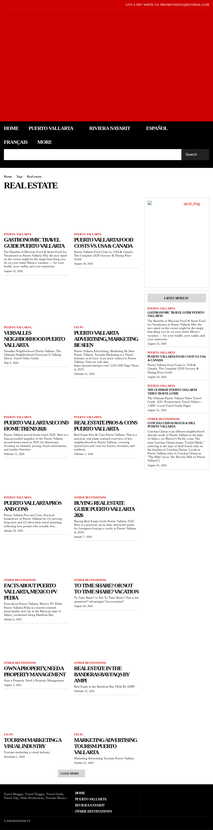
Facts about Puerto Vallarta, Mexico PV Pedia (30, 591)
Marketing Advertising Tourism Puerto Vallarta (105, 746)
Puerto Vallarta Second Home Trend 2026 (36, 425)
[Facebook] (5, 4)
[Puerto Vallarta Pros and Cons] (36, 477)
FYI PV (78, 327)
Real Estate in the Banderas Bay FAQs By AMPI (101, 674)
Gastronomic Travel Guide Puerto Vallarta (34, 243)
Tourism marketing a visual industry (32, 743)
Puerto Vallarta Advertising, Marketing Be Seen (106, 339)
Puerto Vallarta (17, 234)
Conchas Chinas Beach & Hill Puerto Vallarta (172, 424)
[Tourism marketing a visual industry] (36, 714)
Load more (69, 773)
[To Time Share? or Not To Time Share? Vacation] (106, 560)
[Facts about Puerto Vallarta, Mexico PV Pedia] (36, 560)
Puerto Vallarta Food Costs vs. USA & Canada (103, 243)
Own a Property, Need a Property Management (34, 671)
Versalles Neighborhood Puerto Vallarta (34, 339)
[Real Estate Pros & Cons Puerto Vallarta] (106, 397)
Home (8, 176)
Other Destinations (90, 497)
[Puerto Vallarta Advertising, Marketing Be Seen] (106, 307)
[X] (12, 4)
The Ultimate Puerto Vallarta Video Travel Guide (172, 391)
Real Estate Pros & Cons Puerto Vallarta (105, 425)
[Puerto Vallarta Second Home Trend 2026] (36, 397)
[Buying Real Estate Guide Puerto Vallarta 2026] (106, 477)
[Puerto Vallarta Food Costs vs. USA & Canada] (106, 214)
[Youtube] (19, 4)
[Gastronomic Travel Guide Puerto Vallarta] (36, 214)
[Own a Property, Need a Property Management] (36, 642)
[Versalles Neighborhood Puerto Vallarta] (36, 307)
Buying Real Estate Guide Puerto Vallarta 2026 (104, 509)
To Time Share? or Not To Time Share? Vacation (106, 588)
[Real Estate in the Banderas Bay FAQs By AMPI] (106, 642)
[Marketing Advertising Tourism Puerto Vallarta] (106, 714)
